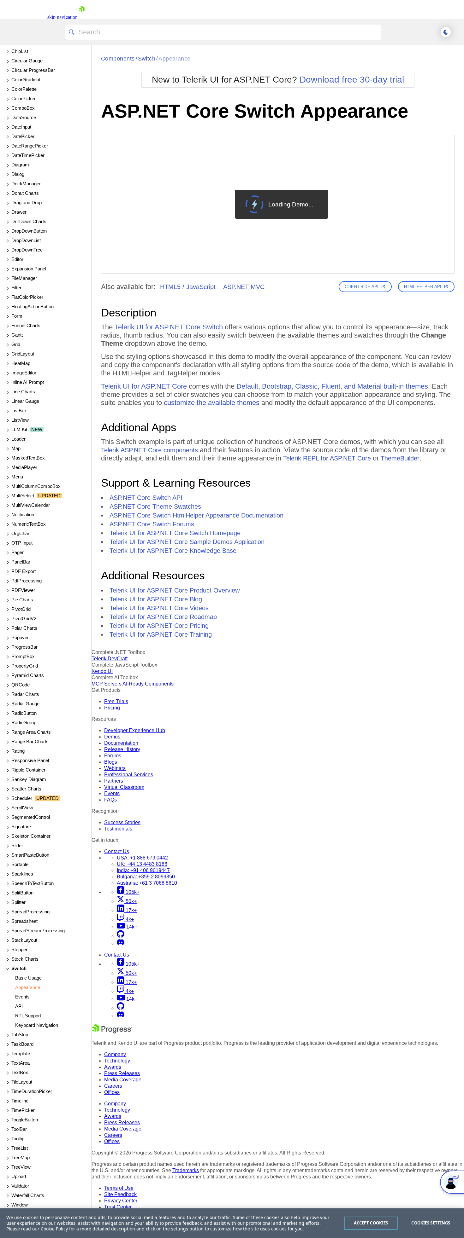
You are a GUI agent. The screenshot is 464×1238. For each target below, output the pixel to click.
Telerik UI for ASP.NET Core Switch (169, 327)
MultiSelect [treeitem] (36, 495)
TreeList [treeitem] (19, 1148)
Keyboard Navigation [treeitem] (36, 1025)
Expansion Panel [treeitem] (28, 268)
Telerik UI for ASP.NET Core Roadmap (163, 616)
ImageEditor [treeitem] (23, 372)
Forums (112, 755)
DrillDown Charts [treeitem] (28, 221)
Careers (113, 1086)
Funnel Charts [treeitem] (25, 325)
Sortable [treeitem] (19, 864)
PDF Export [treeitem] (23, 571)
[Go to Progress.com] (112, 1031)
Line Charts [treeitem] (23, 391)
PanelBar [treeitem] (20, 561)
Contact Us (116, 851)
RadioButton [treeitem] (24, 713)
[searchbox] (223, 32)
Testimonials (118, 828)
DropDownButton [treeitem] (29, 231)
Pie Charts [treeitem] (22, 599)
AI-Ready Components (148, 683)
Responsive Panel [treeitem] (30, 760)
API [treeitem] (19, 1006)
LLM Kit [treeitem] (26, 429)
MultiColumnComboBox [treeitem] (36, 486)
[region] (232, 1223)
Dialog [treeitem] (17, 174)
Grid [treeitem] (15, 344)
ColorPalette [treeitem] (24, 89)
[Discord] (120, 943)
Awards (112, 1067)
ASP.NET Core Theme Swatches (155, 506)
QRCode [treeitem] (20, 684)
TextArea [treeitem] (20, 1063)
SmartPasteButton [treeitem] (30, 855)
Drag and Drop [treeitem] (26, 202)
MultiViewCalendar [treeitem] (30, 505)
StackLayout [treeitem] (24, 940)
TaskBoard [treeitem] (22, 1044)
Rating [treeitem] (18, 751)
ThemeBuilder (400, 458)
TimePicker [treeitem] (23, 1110)
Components (118, 58)
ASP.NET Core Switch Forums (152, 524)
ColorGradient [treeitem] (25, 79)
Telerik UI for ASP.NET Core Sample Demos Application (187, 541)
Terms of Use (119, 1188)
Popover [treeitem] (20, 637)
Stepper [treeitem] (19, 949)
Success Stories (122, 822)
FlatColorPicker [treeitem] (27, 297)
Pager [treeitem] (17, 552)
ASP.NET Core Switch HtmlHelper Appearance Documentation (196, 515)
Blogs (110, 762)
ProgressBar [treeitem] (24, 647)
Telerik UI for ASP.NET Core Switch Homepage (175, 532)
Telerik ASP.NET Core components (149, 450)
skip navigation (62, 17)
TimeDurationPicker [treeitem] (31, 1091)
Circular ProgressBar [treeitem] (33, 70)
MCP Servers (107, 683)
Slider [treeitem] (17, 845)
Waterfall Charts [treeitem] (27, 1195)
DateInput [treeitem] (21, 127)
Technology (117, 1060)
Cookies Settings (430, 1223)
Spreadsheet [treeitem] (24, 921)
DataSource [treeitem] (23, 117)
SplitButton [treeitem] (22, 892)
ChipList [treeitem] (19, 51)
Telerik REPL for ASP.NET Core (327, 458)
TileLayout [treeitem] (21, 1082)
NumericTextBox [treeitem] (28, 524)
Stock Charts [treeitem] (25, 959)
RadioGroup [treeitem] (23, 722)
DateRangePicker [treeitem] (29, 145)
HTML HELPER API (422, 286)
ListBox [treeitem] (19, 410)
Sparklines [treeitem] (22, 873)
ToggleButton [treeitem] (24, 1119)
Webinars (115, 768)
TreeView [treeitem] (21, 1167)
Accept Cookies (371, 1223)
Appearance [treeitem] (27, 987)
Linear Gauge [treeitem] (25, 401)
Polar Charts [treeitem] (24, 628)
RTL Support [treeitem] (28, 1015)
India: (143, 870)
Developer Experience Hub (134, 730)
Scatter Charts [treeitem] (26, 788)
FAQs (110, 799)
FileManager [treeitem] (24, 278)
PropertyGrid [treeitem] (24, 665)
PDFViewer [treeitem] (23, 590)
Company (115, 1054)
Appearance (174, 58)
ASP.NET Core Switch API (146, 497)
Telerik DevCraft (110, 658)
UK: (142, 864)
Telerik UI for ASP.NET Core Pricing (159, 625)
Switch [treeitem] (19, 968)
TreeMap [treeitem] (20, 1157)
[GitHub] (120, 936)
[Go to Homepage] (82, 17)
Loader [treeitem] (18, 439)
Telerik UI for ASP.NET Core (144, 386)
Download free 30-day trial (352, 79)
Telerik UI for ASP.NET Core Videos (159, 608)
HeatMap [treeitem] (20, 363)
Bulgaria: (146, 876)
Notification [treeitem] (22, 514)
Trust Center (118, 1207)
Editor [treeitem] (17, 259)
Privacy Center (120, 1200)
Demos (112, 736)
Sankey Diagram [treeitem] (28, 779)
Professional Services (128, 774)
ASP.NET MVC (244, 286)
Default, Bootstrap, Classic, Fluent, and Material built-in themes (332, 386)
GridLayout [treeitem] (22, 353)
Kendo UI (102, 671)
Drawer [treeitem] (19, 212)
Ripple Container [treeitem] (28, 769)
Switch (147, 58)
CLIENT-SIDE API (361, 286)
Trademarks (185, 1170)
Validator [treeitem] (20, 1186)
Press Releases (122, 1073)
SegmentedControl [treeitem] (30, 817)
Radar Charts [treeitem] (25, 694)
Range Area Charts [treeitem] (31, 732)
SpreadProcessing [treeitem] (30, 911)
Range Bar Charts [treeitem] (30, 741)
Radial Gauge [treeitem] (25, 703)
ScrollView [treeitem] (22, 807)
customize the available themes (211, 403)
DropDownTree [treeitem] (27, 249)
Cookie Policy (54, 1229)
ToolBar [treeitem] (19, 1129)
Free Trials (116, 701)
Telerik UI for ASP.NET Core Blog (156, 599)
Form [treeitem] (16, 316)
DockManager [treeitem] (26, 183)
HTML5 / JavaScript (188, 286)
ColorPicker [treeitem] (23, 98)
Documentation (121, 743)
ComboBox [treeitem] (23, 108)
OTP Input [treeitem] (22, 543)
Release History (122, 749)
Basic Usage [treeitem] (28, 978)
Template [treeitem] (20, 1053)
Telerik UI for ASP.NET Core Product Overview (175, 590)
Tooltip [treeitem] (17, 1138)
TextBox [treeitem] (19, 1072)
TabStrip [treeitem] (19, 1034)
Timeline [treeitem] (19, 1100)
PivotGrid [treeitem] (21, 609)
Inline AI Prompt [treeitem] (27, 382)
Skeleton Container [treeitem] (31, 836)
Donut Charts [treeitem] (25, 193)
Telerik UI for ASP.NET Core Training (161, 634)
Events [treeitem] (22, 996)
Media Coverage (122, 1079)
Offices (112, 1092)
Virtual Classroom (124, 787)
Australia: (147, 883)
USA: (142, 857)
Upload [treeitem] (18, 1176)
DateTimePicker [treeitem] (28, 155)
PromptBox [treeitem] (23, 656)
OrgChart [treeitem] (21, 533)
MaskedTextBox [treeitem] (28, 457)
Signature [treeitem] (21, 826)
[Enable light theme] (446, 32)
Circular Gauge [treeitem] (27, 60)
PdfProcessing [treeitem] (26, 580)
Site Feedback (120, 1194)
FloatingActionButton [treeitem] (32, 306)
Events (112, 793)
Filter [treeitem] (16, 287)
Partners (113, 781)
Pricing (112, 707)
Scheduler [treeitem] (35, 798)
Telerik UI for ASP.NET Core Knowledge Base (173, 550)
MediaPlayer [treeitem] (24, 467)
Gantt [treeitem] (17, 335)
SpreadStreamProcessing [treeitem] (38, 930)
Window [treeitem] (19, 1204)
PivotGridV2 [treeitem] (23, 618)
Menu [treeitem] (17, 476)
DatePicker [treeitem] (22, 136)
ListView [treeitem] (20, 420)
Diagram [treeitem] (20, 164)
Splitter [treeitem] (18, 902)
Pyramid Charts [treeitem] (27, 675)
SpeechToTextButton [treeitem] (32, 883)
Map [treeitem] (16, 448)
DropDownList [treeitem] (26, 240)
